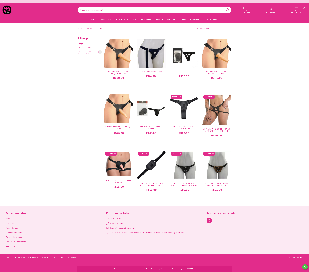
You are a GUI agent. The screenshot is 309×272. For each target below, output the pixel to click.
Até (89, 48)
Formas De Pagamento (190, 20)
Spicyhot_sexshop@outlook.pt (122, 228)
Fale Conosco (212, 20)
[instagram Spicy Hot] (3, 2)
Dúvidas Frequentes (141, 20)
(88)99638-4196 (116, 223)
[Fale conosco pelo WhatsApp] (305, 267)
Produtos (104, 20)
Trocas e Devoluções (165, 20)
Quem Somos (121, 20)
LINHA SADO (90, 28)
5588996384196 (116, 219)
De (79, 48)
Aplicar (100, 52)
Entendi (190, 269)
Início (93, 20)
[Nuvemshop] (295, 258)
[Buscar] (228, 10)
